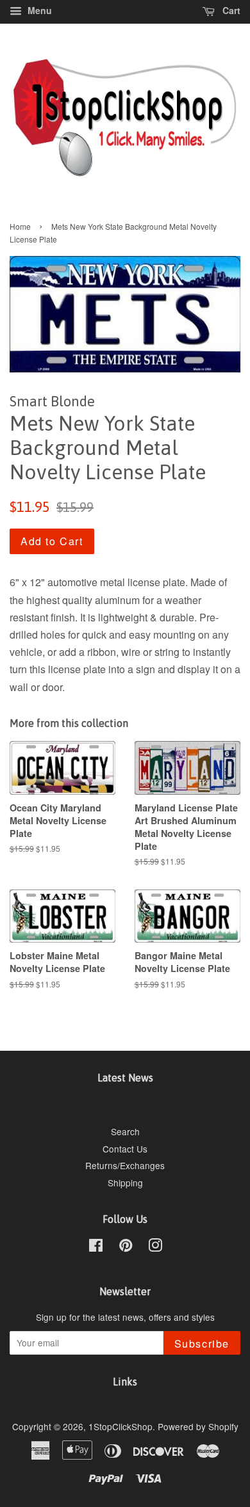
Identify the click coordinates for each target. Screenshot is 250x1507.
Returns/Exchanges (125, 1165)
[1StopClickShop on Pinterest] (126, 1247)
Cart (230, 10)
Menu (38, 10)
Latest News (125, 1077)
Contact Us (125, 1148)
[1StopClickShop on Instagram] (155, 1247)
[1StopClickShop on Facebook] (95, 1247)
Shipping (125, 1182)
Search (125, 1131)
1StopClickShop (120, 1426)
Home (20, 226)
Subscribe (201, 1343)
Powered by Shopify (198, 1426)
